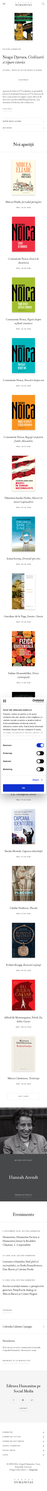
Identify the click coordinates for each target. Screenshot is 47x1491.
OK (23, 788)
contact (23, 1408)
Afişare (35, 780)
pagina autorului (23, 1195)
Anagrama (33, 1469)
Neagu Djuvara (14, 56)
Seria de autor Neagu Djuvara (27, 70)
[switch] (40, 753)
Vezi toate (23, 1096)
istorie (6, 70)
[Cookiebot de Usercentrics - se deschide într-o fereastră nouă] (33, 700)
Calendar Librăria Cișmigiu (17, 1326)
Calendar (7, 1310)
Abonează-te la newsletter (16, 1360)
